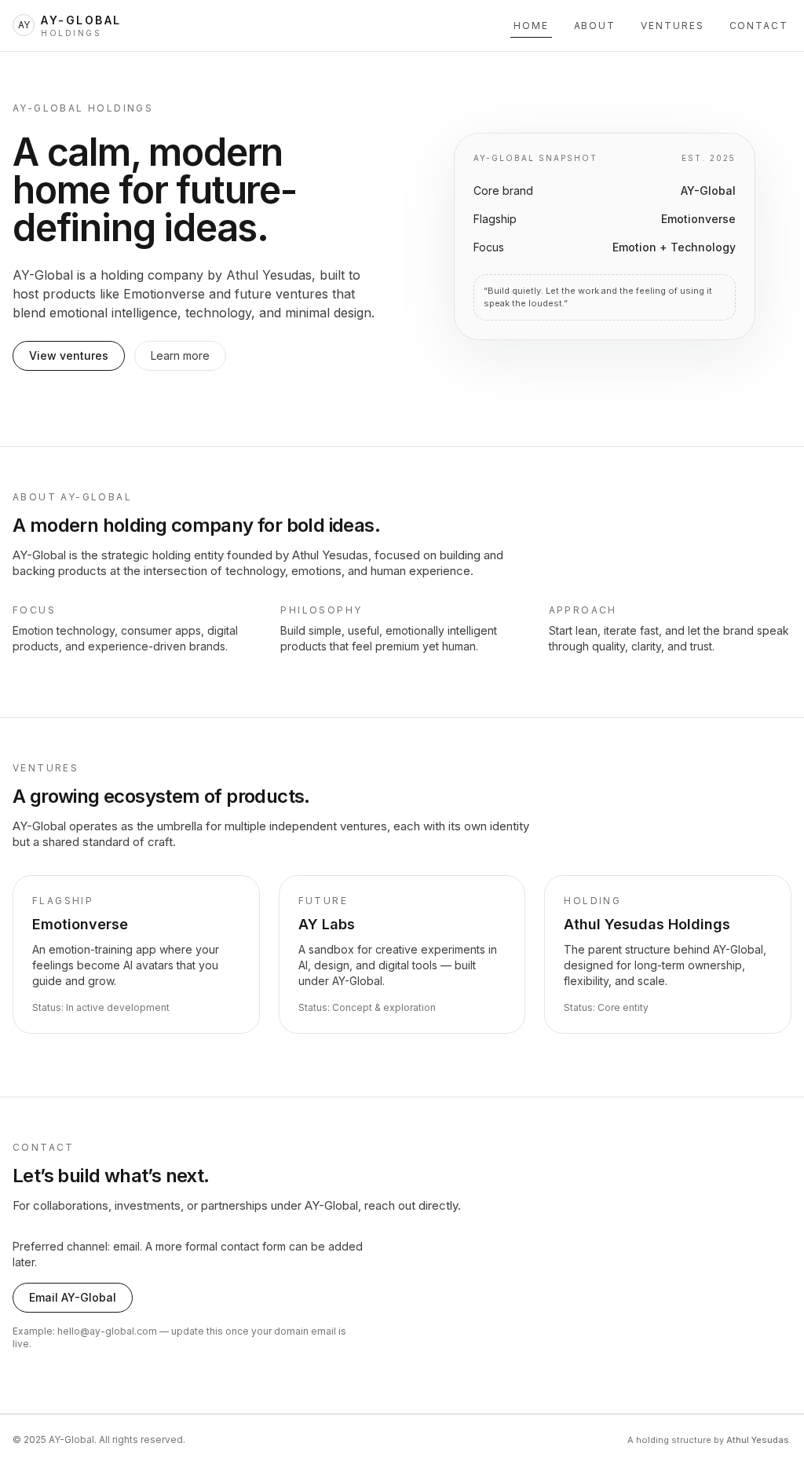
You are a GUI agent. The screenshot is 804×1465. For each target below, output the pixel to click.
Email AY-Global (72, 1297)
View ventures (68, 355)
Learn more (180, 355)
